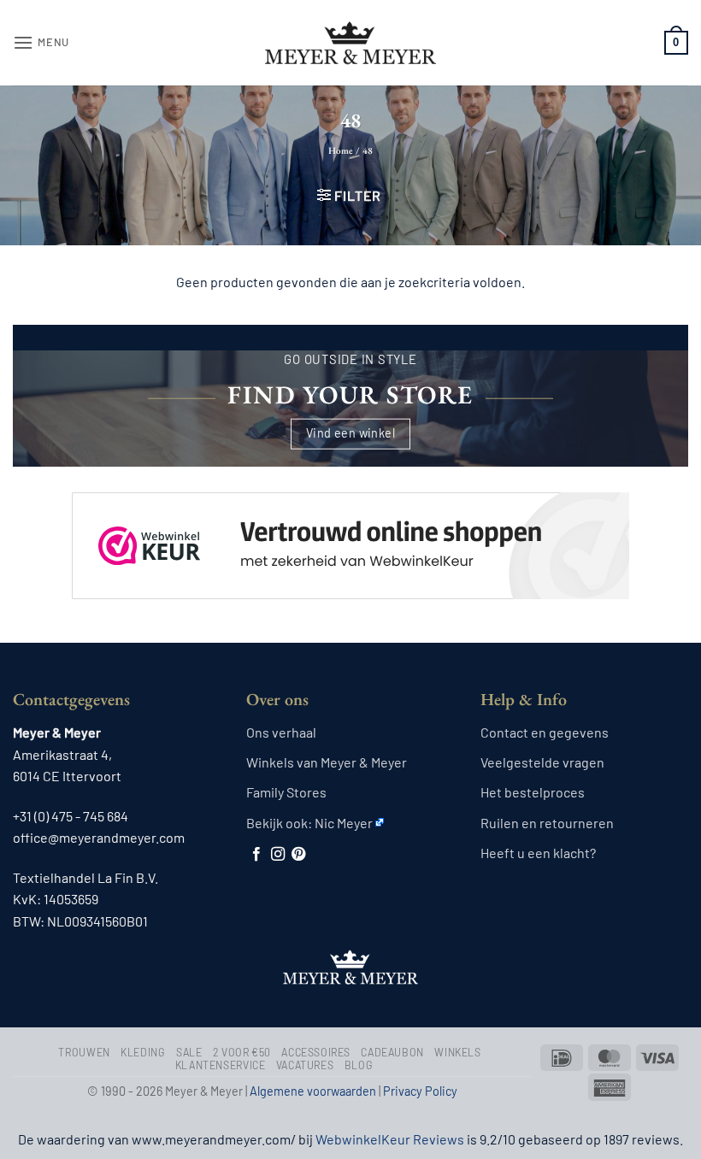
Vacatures (305, 1065)
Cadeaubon (392, 1052)
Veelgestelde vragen (542, 762)
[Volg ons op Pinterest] (298, 854)
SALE (189, 1052)
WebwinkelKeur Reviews (389, 1139)
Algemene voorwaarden (313, 1091)
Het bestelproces (532, 792)
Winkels (457, 1052)
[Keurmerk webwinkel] (350, 531)
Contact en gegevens (544, 732)
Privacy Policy (420, 1091)
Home (340, 150)
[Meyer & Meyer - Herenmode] (350, 43)
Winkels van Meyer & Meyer (326, 762)
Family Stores (286, 792)
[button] (41, 42)
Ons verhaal (281, 732)
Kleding (143, 1052)
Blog (359, 1065)
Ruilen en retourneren (547, 823)
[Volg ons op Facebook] (256, 854)
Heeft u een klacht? (538, 852)
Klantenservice (220, 1065)
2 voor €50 (242, 1052)
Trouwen (83, 1052)
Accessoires (315, 1052)
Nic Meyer (344, 823)
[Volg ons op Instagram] (278, 854)
